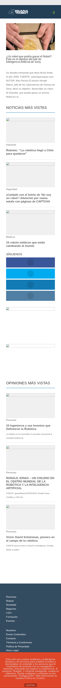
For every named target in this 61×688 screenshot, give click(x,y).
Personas (11, 596)
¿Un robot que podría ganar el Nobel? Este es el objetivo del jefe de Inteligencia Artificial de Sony (29, 59)
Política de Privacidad (17, 646)
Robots (10, 600)
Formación (12, 616)
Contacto (11, 638)
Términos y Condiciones (19, 642)
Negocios (11, 608)
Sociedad (11, 604)
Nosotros (11, 630)
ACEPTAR (30, 685)
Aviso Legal (12, 650)
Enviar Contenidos (16, 634)
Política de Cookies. (35, 678)
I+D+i (31, 65)
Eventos (10, 621)
